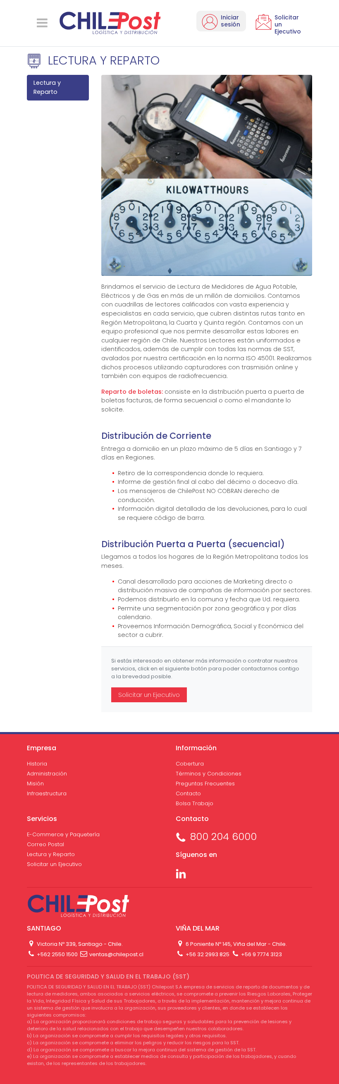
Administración (47, 773)
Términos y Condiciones (208, 773)
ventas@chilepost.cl (115, 954)
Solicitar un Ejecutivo (149, 694)
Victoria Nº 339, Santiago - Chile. (79, 944)
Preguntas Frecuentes (205, 783)
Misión (35, 783)
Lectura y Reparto (47, 87)
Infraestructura (47, 793)
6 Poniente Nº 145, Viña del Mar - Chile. (235, 944)
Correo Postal (45, 844)
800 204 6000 (223, 836)
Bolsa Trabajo (194, 803)
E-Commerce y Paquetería (63, 834)
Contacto (188, 793)
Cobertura (190, 763)
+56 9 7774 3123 (261, 954)
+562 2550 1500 (57, 954)
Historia (37, 763)
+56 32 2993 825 (206, 954)
